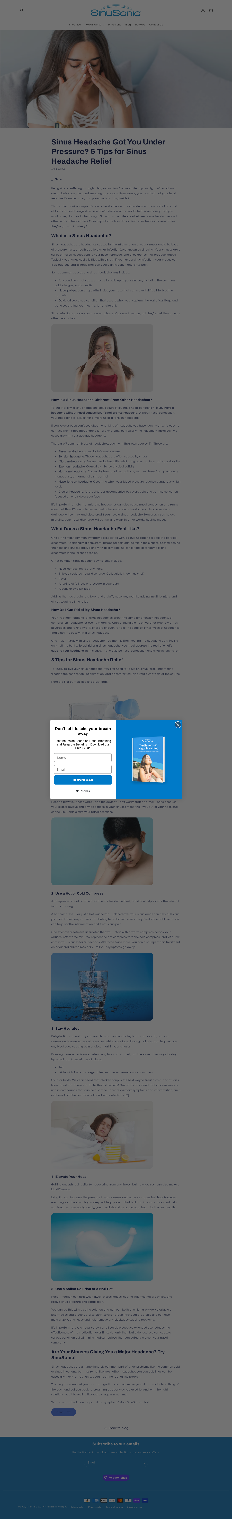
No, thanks (83, 791)
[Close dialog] (178, 725)
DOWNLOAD (83, 780)
